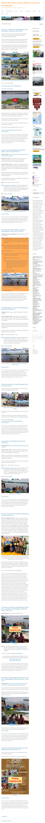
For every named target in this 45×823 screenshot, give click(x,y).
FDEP (38, 264)
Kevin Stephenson (25, 585)
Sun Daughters (15, 592)
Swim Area (14, 806)
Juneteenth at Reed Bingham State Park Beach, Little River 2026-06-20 (13, 150)
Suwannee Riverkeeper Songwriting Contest (13, 594)
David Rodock (18, 578)
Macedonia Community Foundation (14, 138)
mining (8, 588)
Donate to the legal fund (37, 124)
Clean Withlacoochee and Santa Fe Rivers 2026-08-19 (37, 217)
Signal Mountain (12, 591)
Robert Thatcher (22, 590)
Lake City (11, 587)
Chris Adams (19, 577)
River (19, 134)
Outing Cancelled (15, 643)
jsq (12, 142)
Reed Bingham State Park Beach (10, 185)
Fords (16, 581)
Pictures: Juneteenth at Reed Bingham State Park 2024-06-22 (14, 385)
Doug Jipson (23, 578)
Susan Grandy (20, 592)
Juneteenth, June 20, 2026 (14, 35)
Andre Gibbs (3, 135)
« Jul (33, 341)
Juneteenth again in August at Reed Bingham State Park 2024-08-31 (14, 308)
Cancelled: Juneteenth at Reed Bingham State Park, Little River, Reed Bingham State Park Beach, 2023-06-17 (15, 608)
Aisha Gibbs (26, 134)
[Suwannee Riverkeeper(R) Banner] (37, 166)
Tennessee (23, 594)
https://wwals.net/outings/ (21, 647)
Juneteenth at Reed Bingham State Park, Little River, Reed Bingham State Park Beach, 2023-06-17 (15, 679)
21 (39, 337)
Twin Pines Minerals (11, 597)
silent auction (17, 591)
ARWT (39, 259)
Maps (7, 13)
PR (25, 573)
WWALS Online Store (37, 139)
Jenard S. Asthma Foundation (17, 294)
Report (34, 11)
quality (36, 282)
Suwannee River (37, 296)
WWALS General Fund (37, 92)
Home (2, 11)
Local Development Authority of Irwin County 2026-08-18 (37, 207)
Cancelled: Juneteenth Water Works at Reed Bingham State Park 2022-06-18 (14, 748)
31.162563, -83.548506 (7, 193)
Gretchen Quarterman (21, 426)
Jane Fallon (21, 584)
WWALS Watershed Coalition (9, 222)
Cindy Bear (3, 578)
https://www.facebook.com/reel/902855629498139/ (11, 85)
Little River (6, 138)
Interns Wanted (36, 31)
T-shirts (34, 126)
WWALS (37, 317)
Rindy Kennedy (15, 430)
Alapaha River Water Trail (38, 258)
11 (34, 336)
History (14, 134)
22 (40, 337)
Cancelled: (3, 312)
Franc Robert (19, 581)
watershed (36, 306)
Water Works (19, 806)
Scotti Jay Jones (8, 139)
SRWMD (35, 293)
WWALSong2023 (8, 599)
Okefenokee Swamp (20, 588)
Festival (11, 134)
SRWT (38, 293)
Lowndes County (38, 275)
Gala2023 (3, 583)
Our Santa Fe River (14, 590)
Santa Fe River (36, 287)
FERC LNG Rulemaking (37, 77)
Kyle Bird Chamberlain (5, 587)
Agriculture (12, 573)
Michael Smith (3, 588)
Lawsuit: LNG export (37, 112)
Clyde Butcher (8, 578)
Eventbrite (34, 175)
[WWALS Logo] (37, 162)
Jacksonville (17, 584)
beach (2, 802)
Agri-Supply (3, 576)
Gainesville (24, 581)
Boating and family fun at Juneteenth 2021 (15, 493)
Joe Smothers (26, 584)
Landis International (16, 587)
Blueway (35, 260)
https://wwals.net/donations (15, 660)
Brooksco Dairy (14, 577)
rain (2, 667)
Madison (25, 587)
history (7, 137)
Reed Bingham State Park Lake (18, 297)
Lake (17, 134)
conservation (14, 135)
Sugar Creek (36, 294)
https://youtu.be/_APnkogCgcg (7, 88)
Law (35, 272)
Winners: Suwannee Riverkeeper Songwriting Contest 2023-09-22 (14, 514)
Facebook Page (36, 177)
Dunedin (7, 580)
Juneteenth (18, 137)
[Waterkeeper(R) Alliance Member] (35, 168)
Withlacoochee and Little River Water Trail (8, 141)
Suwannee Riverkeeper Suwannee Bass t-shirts (37, 137)
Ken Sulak (19, 585)
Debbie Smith (6, 426)
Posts (16, 11)
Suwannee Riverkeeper (20, 139)
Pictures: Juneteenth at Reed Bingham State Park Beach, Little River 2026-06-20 (14, 30)
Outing (16, 800)
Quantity (35, 283)
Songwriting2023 (4, 592)
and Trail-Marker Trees (14, 576)
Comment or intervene (37, 86)
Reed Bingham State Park (8, 804)
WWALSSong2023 (14, 599)
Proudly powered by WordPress (6, 820)
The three (9, 595)
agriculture (7, 576)
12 (36, 336)
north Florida (14, 588)
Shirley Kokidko (20, 430)
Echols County (11, 580)
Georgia (37, 268)
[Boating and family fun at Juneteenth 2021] (15, 492)
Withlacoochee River (37, 313)
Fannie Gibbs (19, 135)
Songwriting (3, 574)
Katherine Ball (15, 585)
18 (34, 337)
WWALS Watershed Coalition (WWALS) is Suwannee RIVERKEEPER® (20, 4)
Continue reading (5, 131)
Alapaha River (37, 256)
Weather (18, 663)
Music (24, 573)
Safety (19, 800)
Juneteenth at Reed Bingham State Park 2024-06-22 (13, 441)
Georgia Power (15, 583)
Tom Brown (16, 595)
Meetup (37, 180)
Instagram (36, 179)
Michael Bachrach (13, 429)
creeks (35, 264)
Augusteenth (23, 293)
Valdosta (16, 597)
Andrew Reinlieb (9, 135)
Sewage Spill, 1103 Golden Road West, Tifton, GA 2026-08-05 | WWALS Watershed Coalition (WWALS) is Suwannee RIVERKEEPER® (38, 213)
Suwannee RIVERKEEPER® (17, 653)
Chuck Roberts (24, 577)
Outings (21, 11)
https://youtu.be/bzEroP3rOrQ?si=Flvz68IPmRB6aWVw (11, 421)
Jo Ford (6, 428)
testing (35, 302)
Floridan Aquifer (36, 266)
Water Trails (27, 11)
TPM (25, 595)
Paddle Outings (36, 34)
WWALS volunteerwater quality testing (37, 50)
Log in (34, 348)
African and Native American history (21, 574)
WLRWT (17, 141)
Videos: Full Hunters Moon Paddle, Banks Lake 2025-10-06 (38, 248)
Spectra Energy (36, 292)
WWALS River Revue (15, 598)
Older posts (4, 816)
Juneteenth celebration (23, 416)
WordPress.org (35, 353)
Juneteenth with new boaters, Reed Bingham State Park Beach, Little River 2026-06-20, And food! (15, 80)
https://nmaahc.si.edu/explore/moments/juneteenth (11, 130)
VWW (35, 304)
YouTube (35, 182)
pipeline (35, 280)
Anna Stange (20, 576)
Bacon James (9, 577)
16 (42, 336)
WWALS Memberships (37, 41)
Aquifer (35, 259)
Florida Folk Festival (11, 581)
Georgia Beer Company (9, 583)
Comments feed (35, 351)
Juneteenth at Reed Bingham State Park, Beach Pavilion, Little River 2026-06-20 (15, 211)
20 (37, 337)
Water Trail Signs (36, 97)
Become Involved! (9, 11)
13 (37, 336)
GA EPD (35, 267)
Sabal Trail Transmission (37, 286)
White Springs (21, 597)
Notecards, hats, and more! (38, 145)
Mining (21, 573)
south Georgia (13, 139)
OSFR (10, 590)
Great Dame (21, 583)
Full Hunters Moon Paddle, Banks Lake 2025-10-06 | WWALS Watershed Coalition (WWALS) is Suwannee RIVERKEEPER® (38, 244)
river (37, 284)
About (2, 13)
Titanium (7, 574)
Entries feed (35, 350)
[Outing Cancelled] (15, 642)
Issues (39, 11)
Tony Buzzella (21, 595)
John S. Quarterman (12, 137)
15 (40, 336)
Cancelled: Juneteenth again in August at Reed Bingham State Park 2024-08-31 (13, 230)
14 (39, 336)
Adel (14, 574)
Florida (40, 265)
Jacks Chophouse (12, 584)
